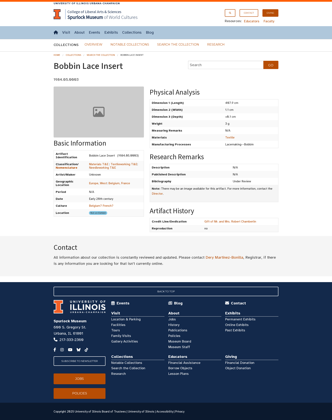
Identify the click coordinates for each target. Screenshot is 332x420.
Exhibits (111, 32)
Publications (177, 330)
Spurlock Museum (70, 321)
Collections (132, 32)
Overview (93, 44)
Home (57, 55)
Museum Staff (179, 347)
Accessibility (164, 411)
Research (216, 44)
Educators (251, 21)
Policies (174, 336)
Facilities (118, 325)
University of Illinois (141, 411)
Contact (249, 13)
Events (94, 32)
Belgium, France (119, 183)
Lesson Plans (178, 374)
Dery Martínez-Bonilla (224, 257)
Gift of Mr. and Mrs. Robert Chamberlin (230, 221)
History (173, 325)
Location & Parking (126, 319)
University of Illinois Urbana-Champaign (87, 3)
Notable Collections (129, 44)
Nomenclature (66, 168)
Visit (66, 32)
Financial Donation (239, 363)
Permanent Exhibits (240, 319)
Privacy (179, 411)
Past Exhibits (235, 330)
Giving (270, 13)
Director (157, 194)
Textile (230, 137)
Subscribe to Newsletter (79, 360)
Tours (115, 330)
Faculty (269, 21)
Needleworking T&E (102, 168)
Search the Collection (178, 44)
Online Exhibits (237, 325)
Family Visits (121, 336)
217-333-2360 (71, 339)
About (79, 32)
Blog (150, 32)
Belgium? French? (101, 206)
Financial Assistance (184, 363)
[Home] (56, 32)
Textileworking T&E (124, 164)
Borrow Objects (180, 368)
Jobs (172, 319)
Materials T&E (98, 164)
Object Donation (238, 368)
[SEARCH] (230, 13)
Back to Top (166, 291)
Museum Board (179, 341)
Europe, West (98, 183)
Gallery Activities (124, 341)
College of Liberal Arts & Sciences (94, 11)
